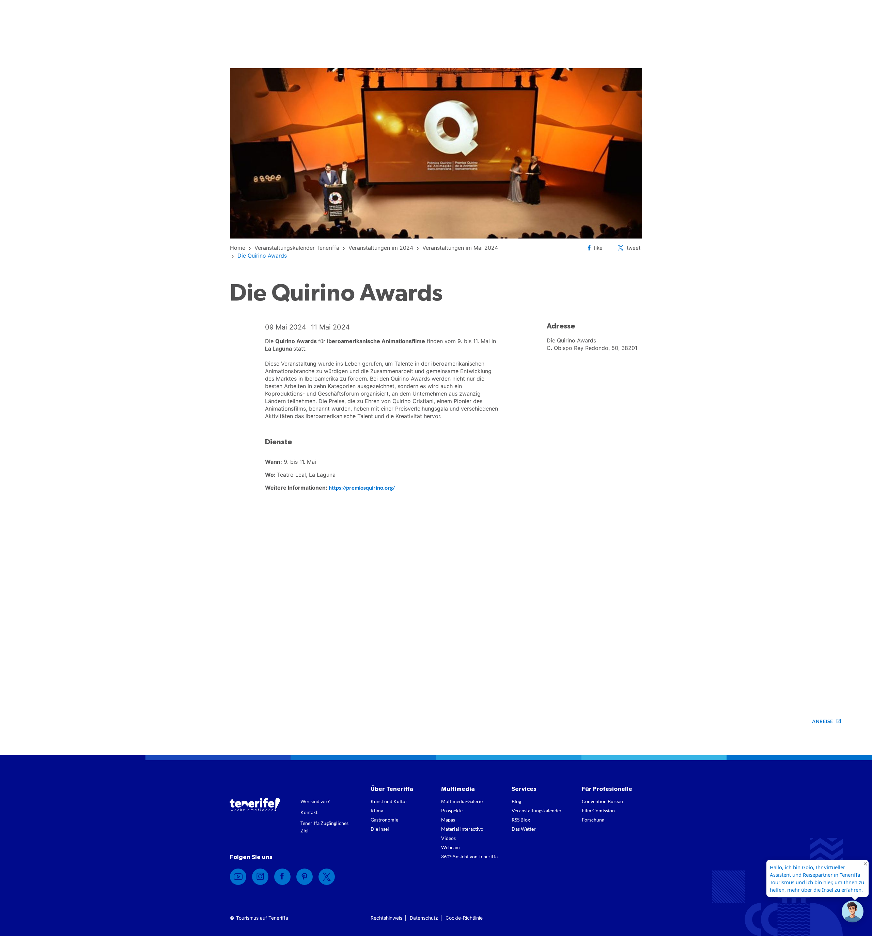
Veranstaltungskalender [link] (537, 810)
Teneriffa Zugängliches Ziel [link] (324, 826)
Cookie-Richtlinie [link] (464, 918)
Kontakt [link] (308, 812)
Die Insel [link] (380, 829)
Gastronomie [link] (384, 820)
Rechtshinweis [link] (386, 918)
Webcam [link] (450, 847)
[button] (852, 911)
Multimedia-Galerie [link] (462, 801)
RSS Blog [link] (521, 820)
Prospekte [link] (452, 810)
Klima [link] (377, 810)
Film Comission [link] (598, 810)
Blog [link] (516, 801)
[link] (237, 247)
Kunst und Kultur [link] (389, 801)
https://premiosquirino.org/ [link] (362, 487)
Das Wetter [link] (524, 829)
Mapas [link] (448, 820)
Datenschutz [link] (424, 918)
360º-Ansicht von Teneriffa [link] (469, 856)
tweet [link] (633, 248)
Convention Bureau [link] (602, 801)
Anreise (822, 721)
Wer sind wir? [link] (315, 801)
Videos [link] (448, 838)
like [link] (598, 248)
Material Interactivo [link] (462, 829)
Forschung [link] (593, 820)
